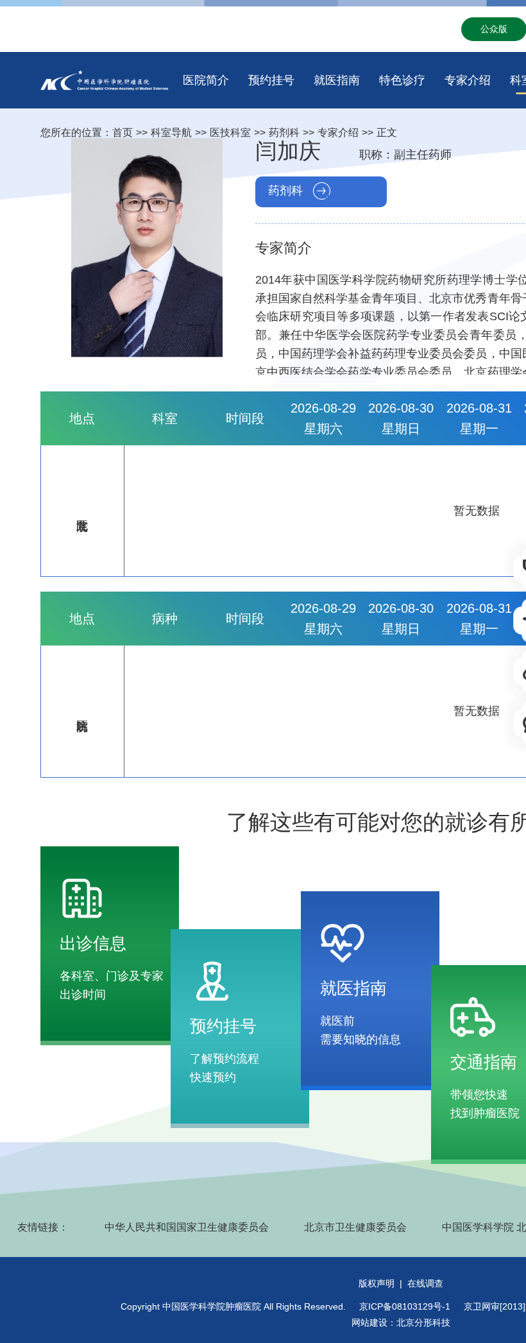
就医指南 (337, 80)
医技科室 (230, 132)
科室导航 (171, 132)
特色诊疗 (402, 80)
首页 (122, 132)
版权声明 (376, 1283)
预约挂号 (271, 80)
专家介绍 (468, 80)
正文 (387, 132)
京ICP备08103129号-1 (404, 1306)
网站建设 (369, 1322)
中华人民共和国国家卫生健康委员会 (187, 1227)
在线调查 (425, 1283)
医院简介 (206, 80)
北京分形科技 (423, 1322)
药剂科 (284, 132)
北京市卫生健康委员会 (355, 1227)
